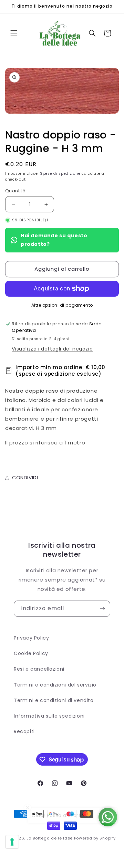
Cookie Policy (31, 653)
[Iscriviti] (102, 609)
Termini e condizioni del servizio (55, 684)
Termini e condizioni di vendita (54, 700)
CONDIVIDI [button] (25, 477)
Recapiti (24, 731)
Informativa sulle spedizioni (49, 715)
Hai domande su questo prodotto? (54, 240)
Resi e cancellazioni (39, 668)
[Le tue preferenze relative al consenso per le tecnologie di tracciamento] (12, 841)
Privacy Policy (31, 637)
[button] (13, 33)
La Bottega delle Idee (50, 838)
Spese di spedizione (60, 173)
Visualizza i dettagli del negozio (52, 348)
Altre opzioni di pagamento (62, 305)
